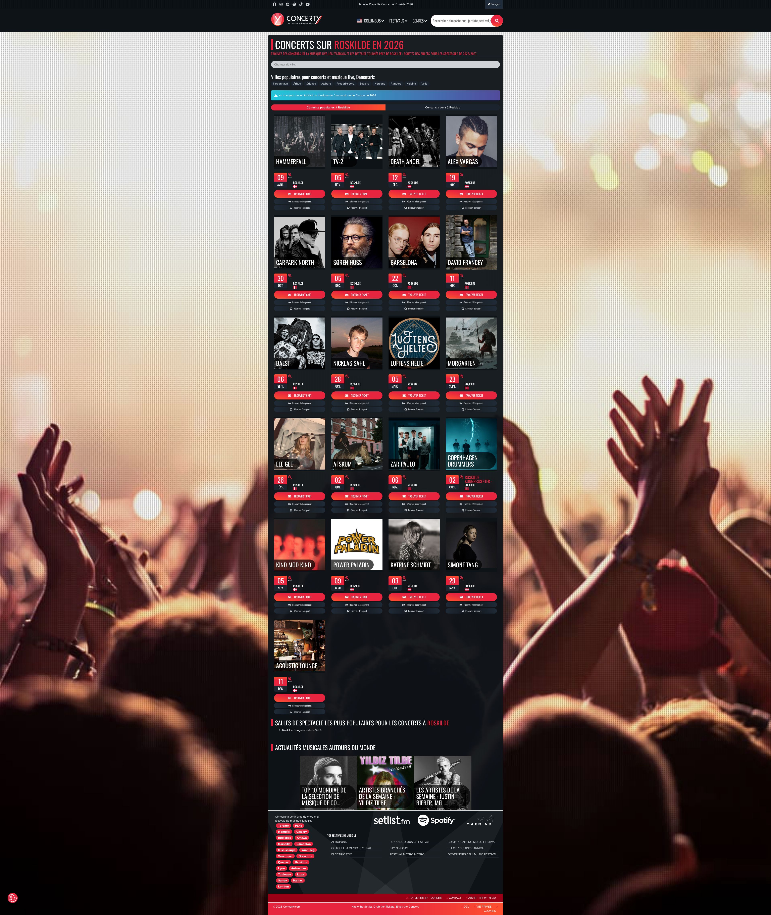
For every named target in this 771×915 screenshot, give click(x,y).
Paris (298, 825)
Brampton (305, 856)
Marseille (284, 844)
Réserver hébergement (301, 201)
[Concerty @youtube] (307, 4)
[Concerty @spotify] (294, 4)
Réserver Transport (301, 207)
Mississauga (286, 850)
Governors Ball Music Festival (472, 854)
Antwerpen (298, 868)
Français (495, 4)
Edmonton (304, 844)
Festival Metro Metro (407, 854)
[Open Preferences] (13, 898)
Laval (301, 874)
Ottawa (302, 837)
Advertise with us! (482, 898)
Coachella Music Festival (351, 848)
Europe (360, 95)
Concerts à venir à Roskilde (442, 107)
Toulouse (284, 874)
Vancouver (285, 856)
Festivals (397, 21)
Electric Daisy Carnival (466, 848)
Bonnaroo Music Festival (409, 842)
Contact (455, 898)
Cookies (490, 911)
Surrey (282, 880)
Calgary (301, 831)
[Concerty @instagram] (281, 4)
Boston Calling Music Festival (472, 842)
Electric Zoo (341, 854)
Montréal (284, 831)
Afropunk (339, 842)
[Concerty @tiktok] (301, 4)
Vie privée (484, 906)
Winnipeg (308, 850)
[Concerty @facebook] (274, 4)
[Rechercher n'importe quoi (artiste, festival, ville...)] (497, 21)
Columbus (372, 21)
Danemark (340, 95)
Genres (418, 21)
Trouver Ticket (302, 194)
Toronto (283, 825)
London (283, 886)
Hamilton (301, 862)
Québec (283, 862)
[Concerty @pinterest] (288, 4)
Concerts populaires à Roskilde (328, 107)
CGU (466, 906)
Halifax (298, 880)
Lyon (281, 868)
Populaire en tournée (425, 898)
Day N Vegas (399, 848)
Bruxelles (284, 837)
